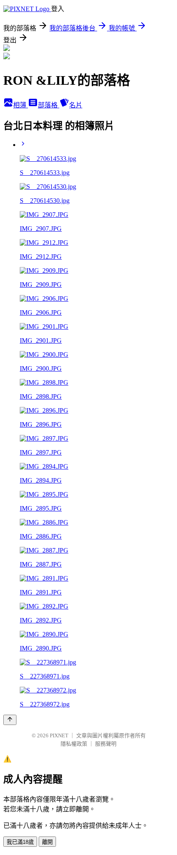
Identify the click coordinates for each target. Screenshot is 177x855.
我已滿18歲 (20, 842)
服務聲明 (105, 744)
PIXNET (59, 735)
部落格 (48, 105)
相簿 (20, 105)
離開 (47, 842)
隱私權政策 (74, 744)
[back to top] (9, 720)
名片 (75, 105)
